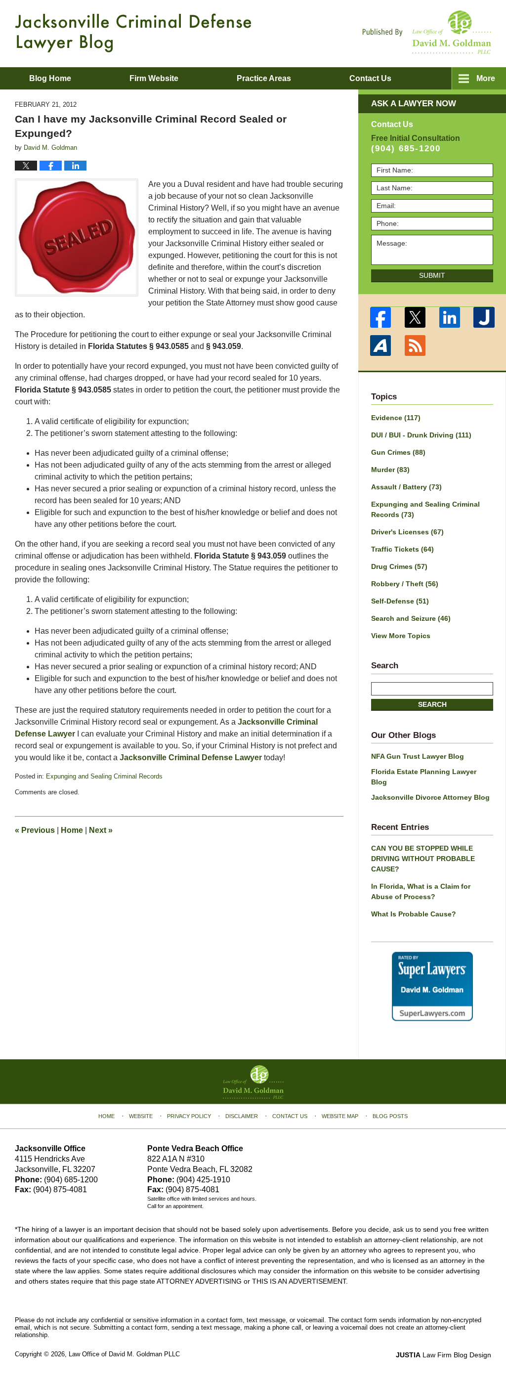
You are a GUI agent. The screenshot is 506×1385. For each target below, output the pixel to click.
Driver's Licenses (407, 532)
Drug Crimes (399, 566)
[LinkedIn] (449, 317)
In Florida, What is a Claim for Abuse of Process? (420, 891)
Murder (390, 470)
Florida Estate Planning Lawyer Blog (423, 777)
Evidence (396, 418)
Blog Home (50, 78)
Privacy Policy (189, 1116)
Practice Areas (264, 78)
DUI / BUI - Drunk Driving (421, 435)
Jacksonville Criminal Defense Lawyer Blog (133, 32)
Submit (432, 275)
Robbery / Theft (404, 584)
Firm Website (153, 78)
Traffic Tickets (402, 549)
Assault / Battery (406, 487)
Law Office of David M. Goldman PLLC (124, 1354)
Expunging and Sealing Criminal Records (104, 776)
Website (141, 1116)
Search (432, 704)
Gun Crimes (398, 452)
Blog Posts (390, 1116)
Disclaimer (241, 1116)
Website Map (340, 1116)
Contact (370, 78)
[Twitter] (415, 317)
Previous (35, 830)
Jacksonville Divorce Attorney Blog (430, 797)
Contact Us (289, 1116)
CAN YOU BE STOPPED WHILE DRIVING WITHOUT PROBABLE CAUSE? (423, 858)
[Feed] (415, 345)
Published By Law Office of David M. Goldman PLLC (427, 32)
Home (72, 830)
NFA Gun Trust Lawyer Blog (417, 756)
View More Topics (400, 636)
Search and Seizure (411, 618)
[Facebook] (380, 317)
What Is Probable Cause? (413, 914)
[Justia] (484, 317)
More (485, 78)
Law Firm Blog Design (443, 1355)
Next (101, 830)
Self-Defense (400, 601)
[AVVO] (380, 345)
